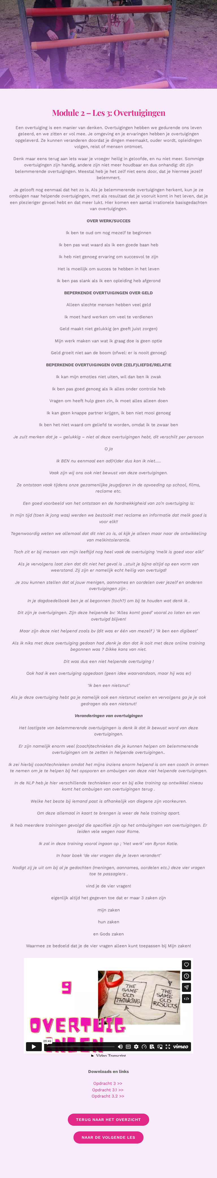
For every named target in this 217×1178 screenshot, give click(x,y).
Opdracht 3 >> (108, 1083)
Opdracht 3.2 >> (109, 1096)
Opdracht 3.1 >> (108, 1089)
